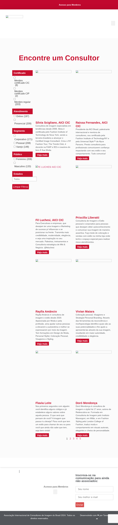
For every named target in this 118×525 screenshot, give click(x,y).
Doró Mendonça (86, 403)
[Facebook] (22, 478)
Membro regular (22, 103)
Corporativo (23, 139)
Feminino (24, 159)
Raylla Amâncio (46, 311)
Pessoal (23, 143)
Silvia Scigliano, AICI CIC (53, 122)
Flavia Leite (43, 403)
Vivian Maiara (85, 311)
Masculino (22, 166)
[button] (113, 23)
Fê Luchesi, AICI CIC (50, 220)
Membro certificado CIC (21, 82)
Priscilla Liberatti (87, 217)
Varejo (22, 147)
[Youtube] (101, 5)
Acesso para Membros (70, 5)
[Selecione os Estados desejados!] (22, 179)
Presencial (22, 123)
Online (22, 116)
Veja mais (42, 154)
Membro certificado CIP (21, 93)
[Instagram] (95, 5)
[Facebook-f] (84, 5)
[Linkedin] (90, 5)
